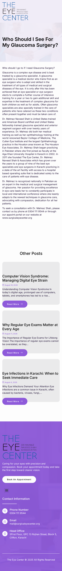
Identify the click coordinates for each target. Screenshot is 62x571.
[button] (6, 490)
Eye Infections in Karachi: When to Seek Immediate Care (30, 375)
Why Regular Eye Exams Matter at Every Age (30, 327)
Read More (13, 304)
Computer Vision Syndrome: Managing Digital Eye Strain (25, 278)
